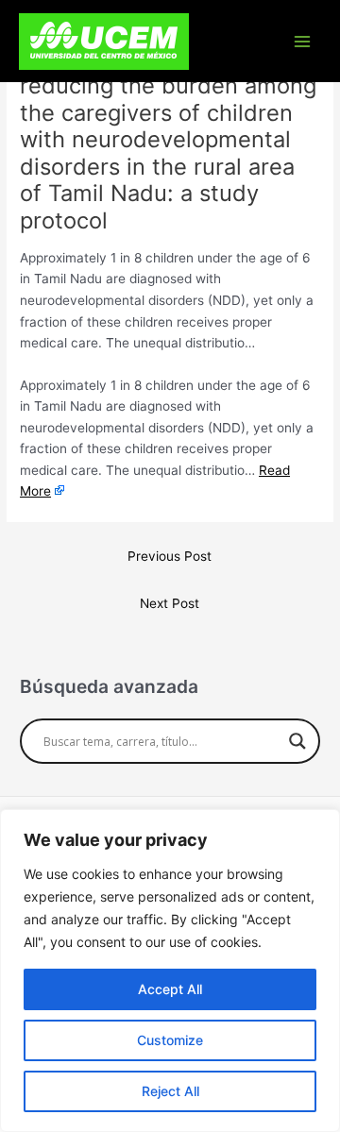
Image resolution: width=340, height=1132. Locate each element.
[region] (170, 970)
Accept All (170, 989)
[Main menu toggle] (302, 41)
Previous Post (170, 556)
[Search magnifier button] (297, 741)
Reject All (170, 1091)
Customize (170, 1040)
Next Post (169, 603)
